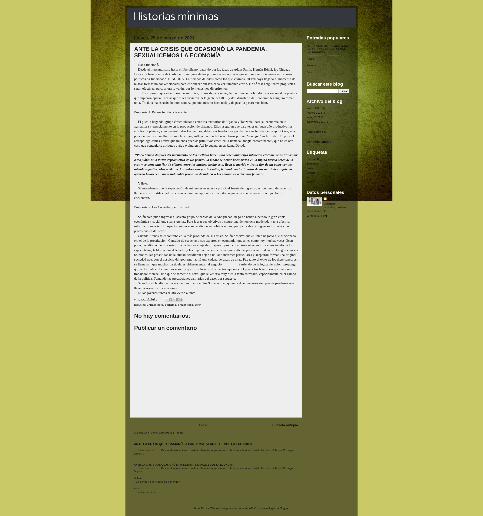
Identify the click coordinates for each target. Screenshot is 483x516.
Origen (311, 172)
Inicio (203, 425)
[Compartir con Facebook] (178, 299)
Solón (198, 304)
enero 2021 (313, 117)
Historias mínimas (175, 17)
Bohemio (139, 478)
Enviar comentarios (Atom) (167, 432)
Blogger (284, 508)
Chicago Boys (155, 304)
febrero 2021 (314, 112)
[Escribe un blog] (170, 299)
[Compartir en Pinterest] (181, 299)
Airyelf (249, 508)
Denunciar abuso (319, 141)
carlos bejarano (337, 199)
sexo (190, 304)
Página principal (316, 131)
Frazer (182, 304)
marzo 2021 (314, 108)
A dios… (311, 58)
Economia (171, 304)
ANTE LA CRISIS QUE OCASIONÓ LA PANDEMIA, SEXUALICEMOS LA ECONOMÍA (193, 444)
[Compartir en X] (174, 299)
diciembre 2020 (316, 121)
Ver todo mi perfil (317, 216)
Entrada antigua (285, 425)
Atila (136, 488)
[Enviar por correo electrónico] (167, 299)
